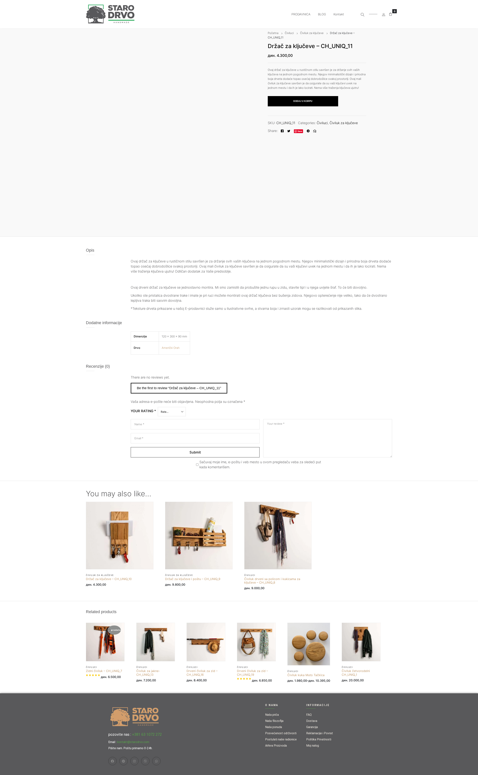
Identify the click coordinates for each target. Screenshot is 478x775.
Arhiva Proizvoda (276, 745)
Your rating (143, 411)
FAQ (309, 714)
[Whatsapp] (156, 761)
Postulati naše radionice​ (281, 739)
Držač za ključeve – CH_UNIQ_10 (109, 579)
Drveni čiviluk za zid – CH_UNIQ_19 (252, 672)
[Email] (314, 131)
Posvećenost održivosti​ (281, 733)
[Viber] (145, 761)
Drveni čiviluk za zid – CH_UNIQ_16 (202, 672)
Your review (276, 423)
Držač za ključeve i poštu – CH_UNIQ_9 (192, 579)
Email (138, 438)
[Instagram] (134, 761)
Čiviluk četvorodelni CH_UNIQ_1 (356, 672)
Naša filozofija (274, 721)
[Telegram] (308, 131)
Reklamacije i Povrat (319, 733)
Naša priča (272, 714)
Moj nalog (312, 745)
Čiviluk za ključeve (312, 33)
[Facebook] (282, 131)
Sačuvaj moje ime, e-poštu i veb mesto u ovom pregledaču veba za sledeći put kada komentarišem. (260, 464)
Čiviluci (289, 33)
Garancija (312, 727)
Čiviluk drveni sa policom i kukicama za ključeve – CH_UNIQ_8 (272, 580)
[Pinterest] (123, 761)
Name (139, 424)
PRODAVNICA (301, 14)
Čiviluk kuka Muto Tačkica (306, 675)
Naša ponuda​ (273, 727)
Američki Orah (171, 348)
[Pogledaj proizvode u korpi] (390, 14)
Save (300, 131)
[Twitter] (288, 131)
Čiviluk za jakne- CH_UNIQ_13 (148, 672)
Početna (273, 33)
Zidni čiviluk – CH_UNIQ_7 (104, 671)
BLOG (322, 14)
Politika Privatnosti (318, 739)
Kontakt (338, 14)
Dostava (311, 721)
